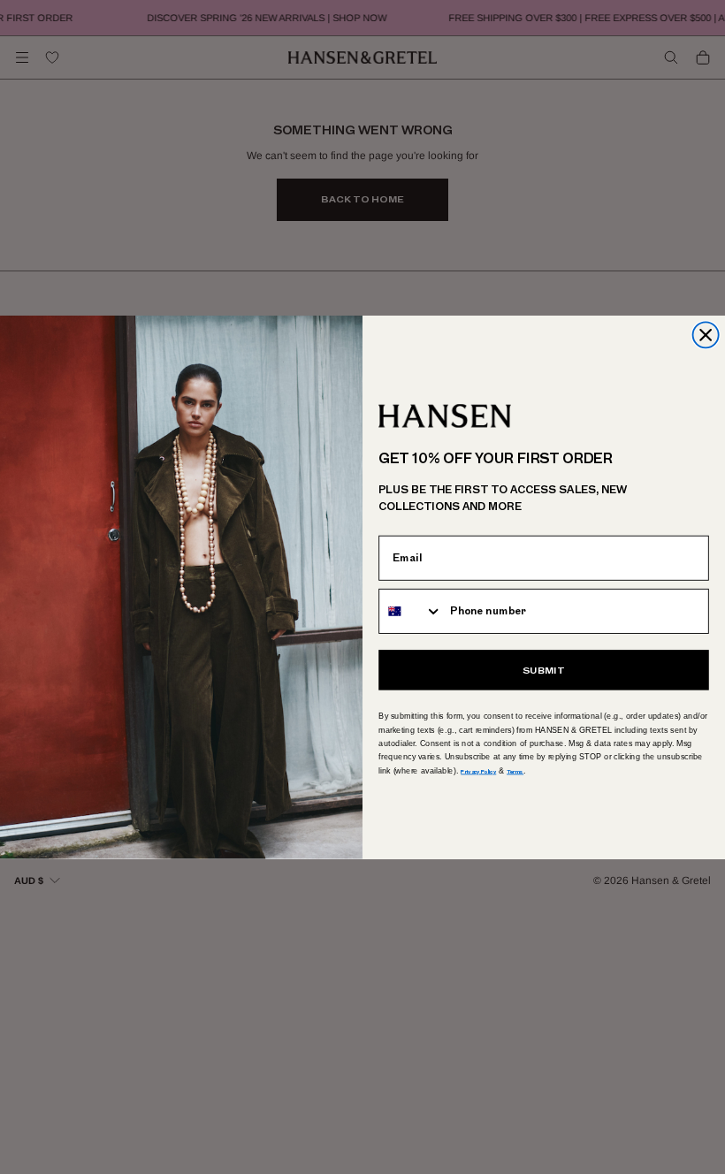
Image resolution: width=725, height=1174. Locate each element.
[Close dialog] (706, 334)
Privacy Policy (478, 770)
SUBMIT (544, 669)
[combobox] (410, 610)
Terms (515, 770)
